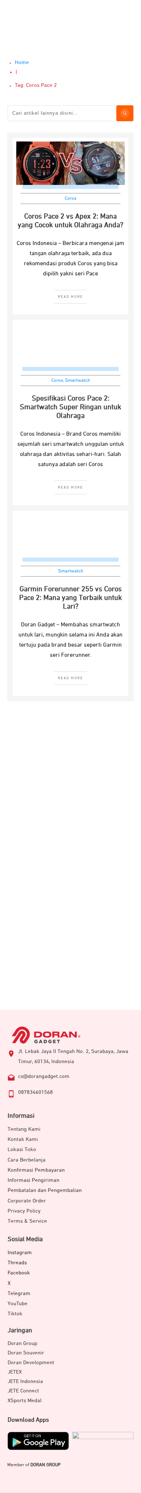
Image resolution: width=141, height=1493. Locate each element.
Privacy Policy (24, 1211)
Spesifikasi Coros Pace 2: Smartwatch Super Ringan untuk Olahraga (70, 407)
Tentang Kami (24, 1129)
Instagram (20, 1252)
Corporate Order (27, 1201)
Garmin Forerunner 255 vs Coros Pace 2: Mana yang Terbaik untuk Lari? (70, 597)
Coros (70, 198)
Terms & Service (27, 1221)
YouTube (17, 1303)
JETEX (15, 1372)
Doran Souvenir (26, 1352)
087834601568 (35, 1092)
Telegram (19, 1293)
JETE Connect (23, 1390)
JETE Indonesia (25, 1381)
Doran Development (31, 1362)
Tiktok (15, 1313)
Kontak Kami (23, 1139)
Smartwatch (77, 380)
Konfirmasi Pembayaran (36, 1170)
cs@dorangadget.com (43, 1076)
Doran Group (22, 1343)
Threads (17, 1262)
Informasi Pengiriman (33, 1180)
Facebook (19, 1273)
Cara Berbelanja (27, 1160)
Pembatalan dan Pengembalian (45, 1190)
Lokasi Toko (22, 1149)
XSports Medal (25, 1400)
